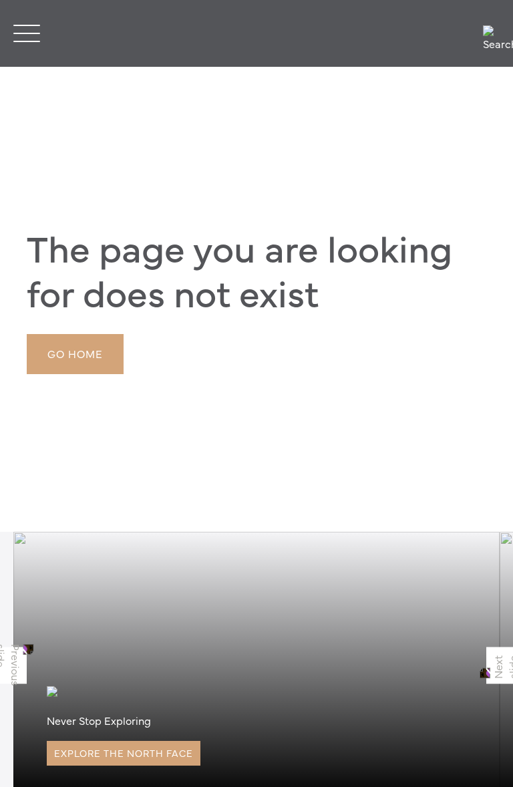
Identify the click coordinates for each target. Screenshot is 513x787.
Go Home (75, 353)
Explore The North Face (123, 753)
